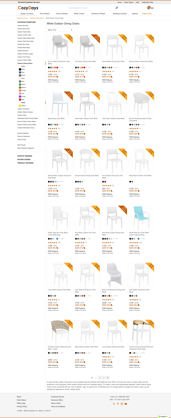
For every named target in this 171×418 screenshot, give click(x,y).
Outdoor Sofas (21, 115)
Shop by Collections (23, 136)
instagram (122, 404)
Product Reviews (25, 163)
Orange (23, 90)
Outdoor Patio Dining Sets (25, 41)
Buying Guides (23, 159)
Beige (23, 66)
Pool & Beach (45, 13)
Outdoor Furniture (27, 13)
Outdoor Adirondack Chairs (25, 128)
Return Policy (56, 403)
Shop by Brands (24, 156)
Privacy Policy (22, 406)
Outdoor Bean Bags (23, 47)
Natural (23, 87)
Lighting (135, 13)
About (19, 396)
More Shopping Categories (25, 148)
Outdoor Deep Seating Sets (26, 38)
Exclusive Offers (57, 400)
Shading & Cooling (119, 13)
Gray (22, 81)
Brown (23, 75)
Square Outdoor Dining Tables (26, 125)
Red (22, 99)
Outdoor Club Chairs (23, 57)
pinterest (118, 404)
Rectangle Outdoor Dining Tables (27, 118)
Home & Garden (62, 13)
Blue (22, 72)
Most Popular (21, 145)
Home (119, 2)
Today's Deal (146, 13)
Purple (23, 96)
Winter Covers (79, 13)
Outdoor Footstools (23, 109)
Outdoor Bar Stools (23, 44)
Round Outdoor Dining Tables (26, 121)
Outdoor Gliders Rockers (25, 112)
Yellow (23, 106)
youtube (126, 404)
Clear (23, 78)
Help (137, 2)
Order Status (128, 2)
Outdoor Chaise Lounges (25, 54)
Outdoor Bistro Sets (23, 29)
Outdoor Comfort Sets (24, 35)
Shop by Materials (23, 133)
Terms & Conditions (58, 406)
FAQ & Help (21, 403)
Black (23, 69)
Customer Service (57, 396)
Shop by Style (21, 139)
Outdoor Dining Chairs (37, 18)
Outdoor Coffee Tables (24, 60)
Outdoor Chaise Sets (23, 32)
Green (23, 84)
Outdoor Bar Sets (22, 26)
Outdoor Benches (22, 51)
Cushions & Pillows (98, 13)
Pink (22, 93)
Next (108, 378)
